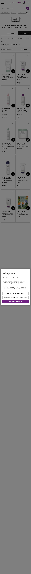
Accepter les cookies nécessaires (15, 297)
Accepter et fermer (15, 301)
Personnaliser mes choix (15, 293)
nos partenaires (10, 279)
